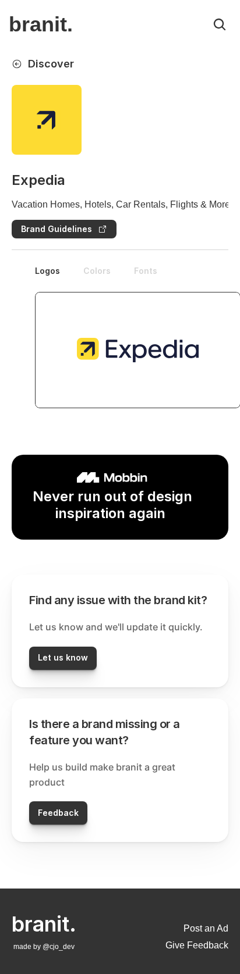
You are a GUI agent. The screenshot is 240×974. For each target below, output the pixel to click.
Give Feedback (196, 945)
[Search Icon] (219, 24)
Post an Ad (205, 928)
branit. (41, 24)
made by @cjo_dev (44, 947)
